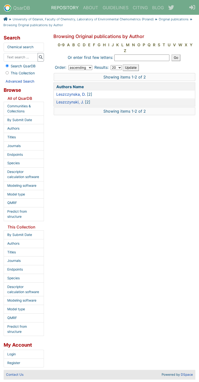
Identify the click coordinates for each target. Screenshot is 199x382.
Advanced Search (20, 81)
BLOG (158, 7)
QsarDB (21, 8)
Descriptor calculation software (23, 174)
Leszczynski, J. (70, 102)
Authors (13, 128)
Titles (11, 137)
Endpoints (15, 154)
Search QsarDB (23, 66)
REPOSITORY (65, 7)
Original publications (174, 19)
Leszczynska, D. (71, 94)
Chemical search (20, 47)
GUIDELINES (115, 7)
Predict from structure (17, 214)
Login (11, 354)
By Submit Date (19, 120)
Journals (14, 146)
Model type (16, 194)
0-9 (61, 44)
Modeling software (21, 185)
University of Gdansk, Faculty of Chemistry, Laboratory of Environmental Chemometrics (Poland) (83, 19)
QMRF (12, 203)
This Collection (23, 73)
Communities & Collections (19, 108)
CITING (140, 7)
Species (13, 163)
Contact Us (15, 374)
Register (13, 363)
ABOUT (90, 7)
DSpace (187, 374)
